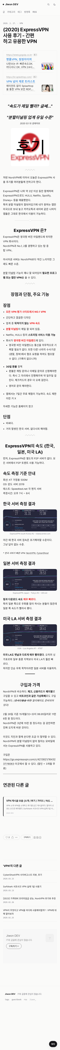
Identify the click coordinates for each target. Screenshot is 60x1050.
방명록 (27, 12)
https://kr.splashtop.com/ (19, 77)
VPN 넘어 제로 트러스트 (20, 81)
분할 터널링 (9, 272)
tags (7, 1000)
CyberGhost (43, 553)
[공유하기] (12, 837)
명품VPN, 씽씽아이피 (19, 59)
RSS (35, 12)
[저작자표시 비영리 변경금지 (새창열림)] (37, 837)
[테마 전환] (54, 4)
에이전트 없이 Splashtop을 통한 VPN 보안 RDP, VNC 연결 (19, 87)
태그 (20, 12)
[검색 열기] (48, 4)
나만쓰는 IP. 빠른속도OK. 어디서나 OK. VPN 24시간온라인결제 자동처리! (20, 65)
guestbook (16, 1000)
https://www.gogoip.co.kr (19, 54)
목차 (53, 1044)
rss (25, 1000)
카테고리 (11, 12)
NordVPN (30, 553)
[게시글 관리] (16, 837)
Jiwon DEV (13, 935)
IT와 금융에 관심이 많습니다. (19, 940)
